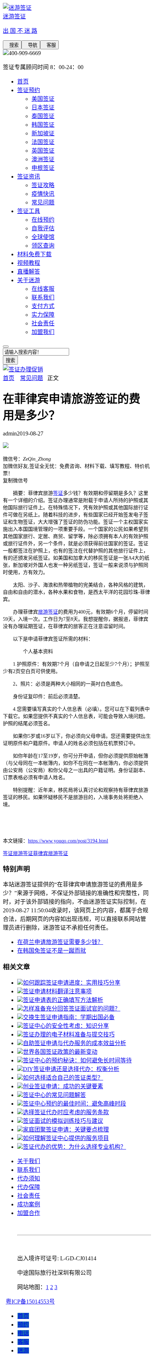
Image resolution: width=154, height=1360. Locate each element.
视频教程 (28, 263)
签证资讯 (28, 176)
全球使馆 (43, 237)
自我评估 (43, 228)
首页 (23, 81)
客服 (49, 45)
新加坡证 (43, 133)
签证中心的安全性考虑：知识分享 (66, 1026)
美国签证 (43, 99)
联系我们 (43, 297)
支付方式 (43, 306)
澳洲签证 (43, 159)
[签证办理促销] (23, 369)
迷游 (23, 1350)
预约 (23, 1324)
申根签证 (43, 168)
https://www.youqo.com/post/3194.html (68, 841)
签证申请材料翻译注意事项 (57, 991)
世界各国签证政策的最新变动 (60, 1052)
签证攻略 (43, 185)
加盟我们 (43, 332)
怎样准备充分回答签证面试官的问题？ (71, 1009)
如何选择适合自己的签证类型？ (63, 1078)
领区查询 (43, 246)
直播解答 (28, 271)
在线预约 (43, 220)
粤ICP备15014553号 (30, 1301)
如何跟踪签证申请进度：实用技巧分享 (71, 983)
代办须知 (28, 1178)
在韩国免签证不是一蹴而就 (51, 951)
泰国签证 (43, 116)
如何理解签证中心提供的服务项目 (66, 1138)
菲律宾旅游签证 (50, 853)
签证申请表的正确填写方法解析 (63, 1000)
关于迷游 (28, 280)
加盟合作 (28, 1213)
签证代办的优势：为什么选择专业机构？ (74, 1147)
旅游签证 (48, 612)
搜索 (12, 45)
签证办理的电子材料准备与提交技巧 (69, 1034)
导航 (30, 45)
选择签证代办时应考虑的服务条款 (66, 1112)
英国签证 (43, 151)
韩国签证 (43, 125)
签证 (58, 493)
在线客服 (43, 289)
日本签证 (43, 107)
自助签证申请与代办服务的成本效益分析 (74, 1043)
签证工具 (28, 211)
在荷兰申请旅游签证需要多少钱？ (60, 942)
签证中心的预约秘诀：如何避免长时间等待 (77, 1060)
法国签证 (43, 142)
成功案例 (28, 1204)
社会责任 (43, 323)
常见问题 (43, 202)
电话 (23, 1333)
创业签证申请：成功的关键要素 (63, 1086)
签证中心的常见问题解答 (54, 1095)
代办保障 (28, 1187)
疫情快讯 (43, 194)
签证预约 (28, 90)
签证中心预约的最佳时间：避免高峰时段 (74, 1104)
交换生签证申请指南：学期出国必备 (69, 1017)
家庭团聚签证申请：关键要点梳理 (66, 1129)
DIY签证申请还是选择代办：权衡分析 (71, 1069)
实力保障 (43, 315)
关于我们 (28, 1161)
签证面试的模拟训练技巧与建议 (63, 1121)
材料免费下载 (34, 254)
